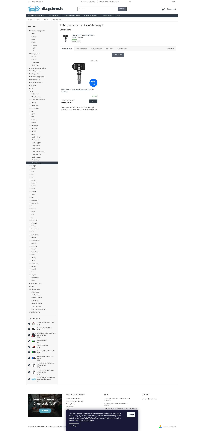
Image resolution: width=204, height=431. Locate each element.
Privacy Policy (70, 404)
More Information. (97, 418)
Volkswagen (35, 278)
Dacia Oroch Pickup (38, 151)
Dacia (33, 134)
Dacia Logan (36, 148)
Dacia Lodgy (36, 146)
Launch (33, 39)
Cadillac (33, 123)
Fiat (32, 171)
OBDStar (34, 45)
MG (32, 217)
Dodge (33, 166)
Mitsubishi (34, 235)
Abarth (33, 103)
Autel (33, 34)
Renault (33, 249)
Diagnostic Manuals (35, 283)
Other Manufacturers (38, 100)
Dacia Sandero (36, 154)
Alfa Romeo (35, 105)
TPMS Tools (35, 94)
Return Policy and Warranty (109, 2)
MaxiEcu (34, 42)
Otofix (33, 48)
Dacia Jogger (36, 143)
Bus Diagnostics (34, 74)
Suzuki (33, 269)
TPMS (31, 91)
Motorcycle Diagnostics (36, 77)
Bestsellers (109, 49)
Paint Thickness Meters (38, 309)
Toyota (33, 275)
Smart (33, 260)
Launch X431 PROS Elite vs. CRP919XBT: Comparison (120, 408)
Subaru (33, 266)
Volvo (33, 281)
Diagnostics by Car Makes (37, 68)
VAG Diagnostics (34, 54)
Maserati (34, 220)
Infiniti (33, 186)
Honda (33, 180)
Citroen (33, 131)
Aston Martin (35, 108)
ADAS (31, 88)
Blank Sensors (36, 97)
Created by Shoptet (169, 427)
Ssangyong (35, 263)
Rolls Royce (35, 252)
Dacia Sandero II (37, 157)
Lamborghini (35, 200)
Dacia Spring (36, 160)
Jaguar (33, 192)
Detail (93, 101)
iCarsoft (34, 37)
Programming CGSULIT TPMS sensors (116, 404)
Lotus (33, 212)
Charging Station (36, 303)
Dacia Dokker (36, 137)
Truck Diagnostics (35, 71)
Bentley (33, 120)
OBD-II (33, 51)
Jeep (33, 194)
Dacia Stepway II (37, 163)
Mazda (33, 226)
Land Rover (35, 203)
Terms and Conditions (88, 2)
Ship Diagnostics (34, 80)
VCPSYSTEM (35, 65)
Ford (32, 174)
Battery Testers (36, 298)
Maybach (34, 223)
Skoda (33, 258)
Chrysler (34, 128)
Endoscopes (35, 292)
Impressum (69, 407)
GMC (32, 177)
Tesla (33, 272)
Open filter (118, 55)
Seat (32, 255)
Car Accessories (34, 289)
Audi (32, 111)
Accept (131, 415)
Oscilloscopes (36, 295)
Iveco (33, 189)
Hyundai (34, 183)
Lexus (33, 206)
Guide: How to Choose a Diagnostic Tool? (117, 399)
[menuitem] (36, 15)
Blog (67, 409)
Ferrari (33, 169)
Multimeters (35, 301)
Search (122, 9)
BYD (32, 117)
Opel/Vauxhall (35, 240)
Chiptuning (32, 85)
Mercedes (34, 229)
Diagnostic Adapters (35, 83)
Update (31, 286)
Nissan (33, 237)
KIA (32, 197)
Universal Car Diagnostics (37, 31)
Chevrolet (34, 126)
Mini (32, 232)
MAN (32, 214)
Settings (74, 426)
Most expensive (96, 49)
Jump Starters (36, 306)
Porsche (34, 246)
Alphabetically (122, 49)
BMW (33, 114)
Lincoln (33, 209)
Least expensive (82, 49)
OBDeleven (35, 62)
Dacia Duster (36, 140)
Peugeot (34, 243)
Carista (33, 57)
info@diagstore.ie (151, 399)
